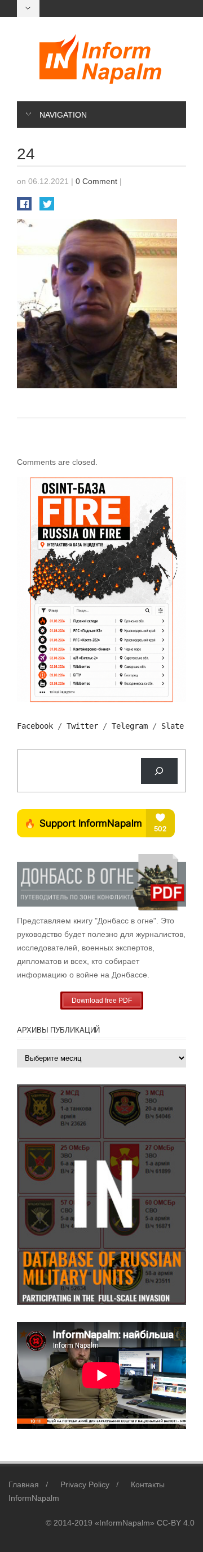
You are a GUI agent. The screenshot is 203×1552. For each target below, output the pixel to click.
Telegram (130, 725)
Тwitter (82, 725)
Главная (23, 1484)
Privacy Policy (84, 1484)
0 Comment (96, 181)
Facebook (35, 725)
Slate (172, 725)
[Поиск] (159, 771)
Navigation (63, 114)
